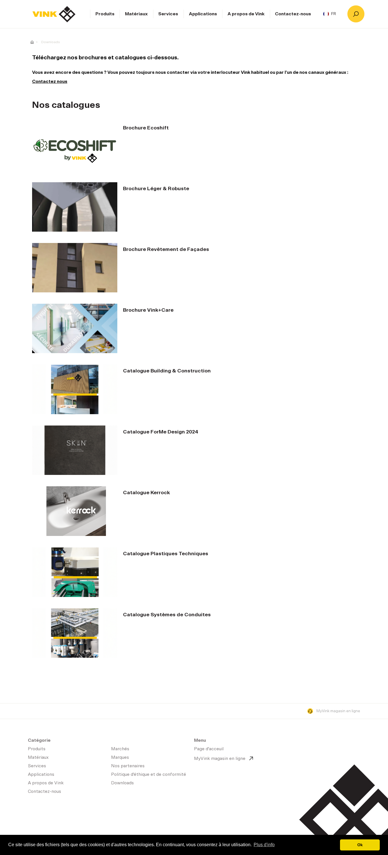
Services (168, 14)
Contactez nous (49, 81)
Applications (203, 14)
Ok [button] (360, 845)
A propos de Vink (246, 14)
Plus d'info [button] (264, 844)
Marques (120, 757)
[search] (355, 13)
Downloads (50, 42)
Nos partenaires (128, 766)
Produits (104, 14)
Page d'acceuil (54, 14)
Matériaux (136, 14)
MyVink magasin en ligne (338, 711)
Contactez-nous (293, 14)
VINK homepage (32, 42)
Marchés (120, 749)
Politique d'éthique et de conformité (148, 774)
